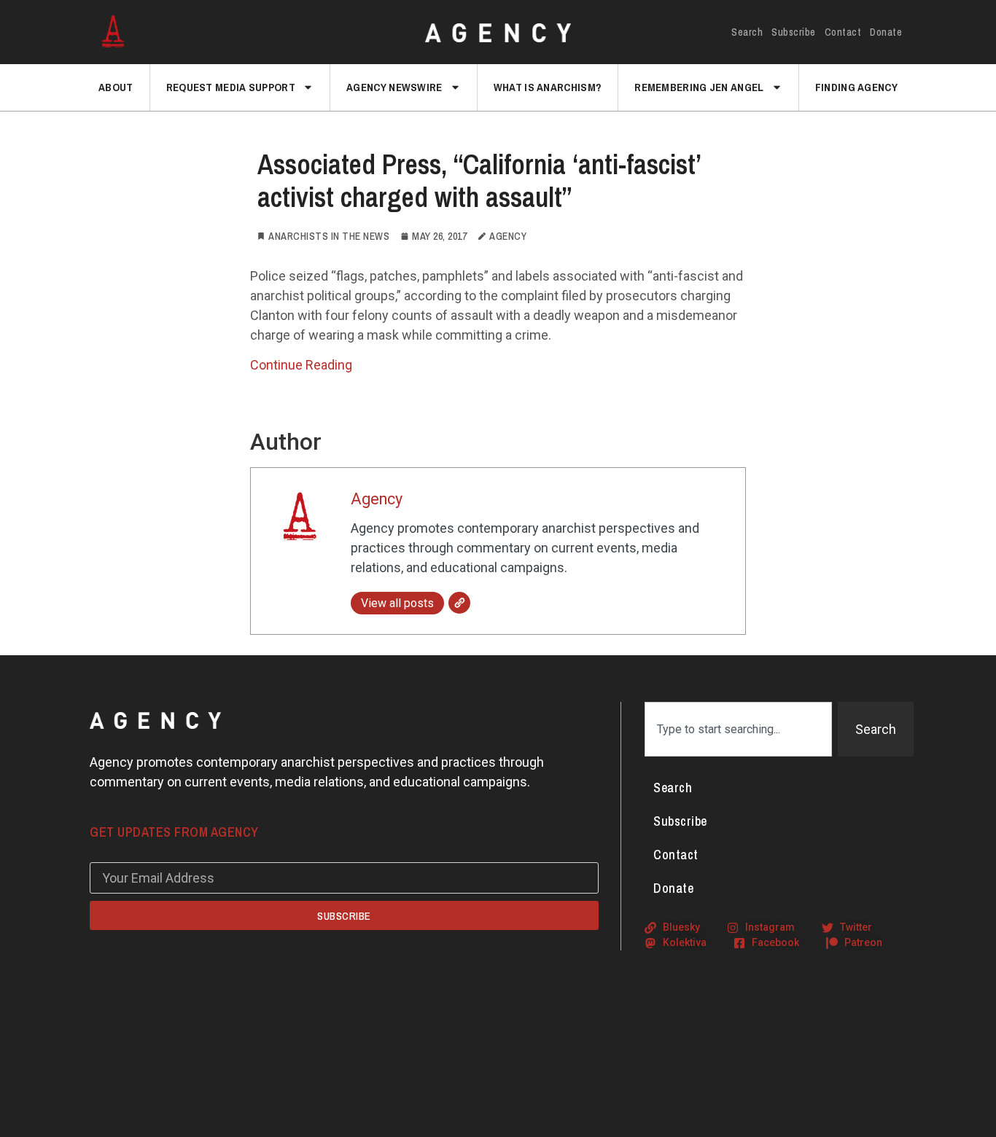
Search (747, 32)
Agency (376, 499)
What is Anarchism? (548, 87)
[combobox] (738, 729)
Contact (843, 32)
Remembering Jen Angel (698, 87)
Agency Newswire (394, 87)
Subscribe (793, 32)
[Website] (459, 603)
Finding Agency (856, 87)
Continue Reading (301, 364)
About (115, 87)
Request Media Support (230, 87)
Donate (886, 32)
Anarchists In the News (328, 236)
